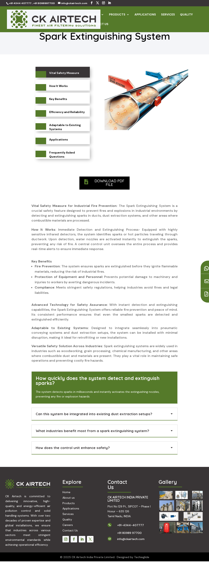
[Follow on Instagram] (65, 539)
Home (66, 492)
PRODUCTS (117, 14)
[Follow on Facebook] (74, 539)
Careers (67, 525)
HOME (75, 14)
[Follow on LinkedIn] (82, 539)
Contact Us (70, 530)
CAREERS (77, 24)
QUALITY (186, 14)
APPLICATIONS (145, 14)
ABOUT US (92, 14)
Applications (70, 508)
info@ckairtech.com (131, 539)
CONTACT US (98, 24)
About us (68, 497)
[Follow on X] (90, 539)
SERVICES (168, 14)
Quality (67, 519)
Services (68, 514)
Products (68, 503)
